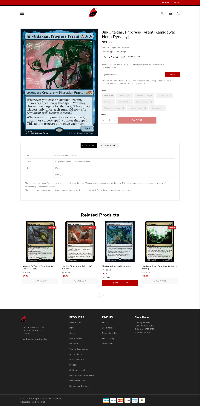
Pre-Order (73, 343)
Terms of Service (109, 333)
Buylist (72, 327)
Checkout (165, 2)
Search (105, 322)
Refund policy (108, 338)
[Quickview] (24, 258)
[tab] (89, 145)
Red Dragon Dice (77, 380)
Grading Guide (133, 56)
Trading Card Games (78, 348)
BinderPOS (40, 401)
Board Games (75, 338)
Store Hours (107, 343)
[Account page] (170, 13)
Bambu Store (75, 322)
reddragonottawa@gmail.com (36, 339)
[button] (179, 13)
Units (103, 114)
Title (104, 90)
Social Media (107, 327)
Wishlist (177, 2)
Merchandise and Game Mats (82, 375)
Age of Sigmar (75, 354)
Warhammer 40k (76, 359)
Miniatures (74, 364)
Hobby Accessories (78, 370)
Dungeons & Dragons (79, 386)
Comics (72, 333)
